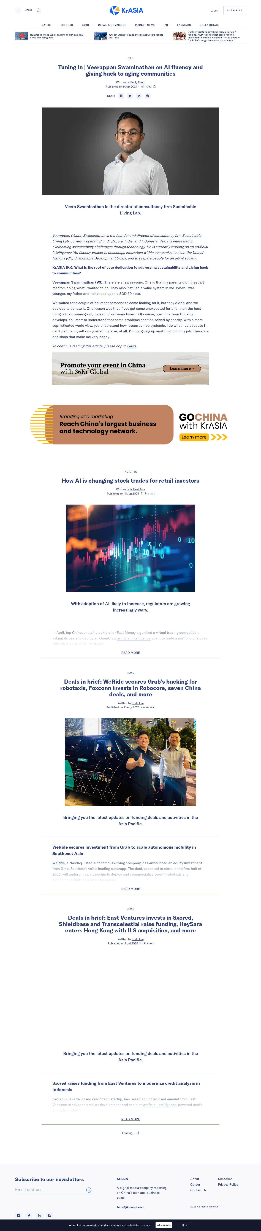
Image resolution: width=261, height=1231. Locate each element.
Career (195, 1184)
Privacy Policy (228, 1184)
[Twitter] (130, 96)
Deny (184, 1225)
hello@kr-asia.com (131, 1207)
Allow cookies (164, 1225)
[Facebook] (121, 96)
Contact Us (198, 1190)
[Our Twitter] (28, 1215)
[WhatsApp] (148, 96)
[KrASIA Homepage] (126, 10)
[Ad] (130, 425)
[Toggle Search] (38, 10)
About (194, 1179)
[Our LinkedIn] (39, 1215)
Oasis (131, 346)
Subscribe (225, 1179)
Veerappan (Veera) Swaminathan (78, 235)
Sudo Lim (138, 703)
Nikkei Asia (137, 489)
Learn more (145, 1225)
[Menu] (18, 10)
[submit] (89, 1190)
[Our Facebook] (18, 1215)
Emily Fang (137, 82)
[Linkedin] (139, 96)
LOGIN (214, 10)
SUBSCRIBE (234, 10)
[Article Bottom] (130, 368)
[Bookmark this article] (154, 86)
